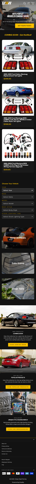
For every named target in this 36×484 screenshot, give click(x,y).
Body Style (7, 207)
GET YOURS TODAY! (24, 26)
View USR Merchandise (18, 429)
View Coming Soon (18, 344)
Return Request (6, 459)
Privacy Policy (5, 446)
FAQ (3, 464)
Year (4, 187)
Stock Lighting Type (11, 213)
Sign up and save (8, 470)
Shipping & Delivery (7, 462)
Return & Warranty (7, 451)
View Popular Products (18, 387)
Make (4, 193)
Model (5, 200)
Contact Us (4, 454)
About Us (4, 443)
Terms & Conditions (7, 448)
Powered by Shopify (18, 482)
